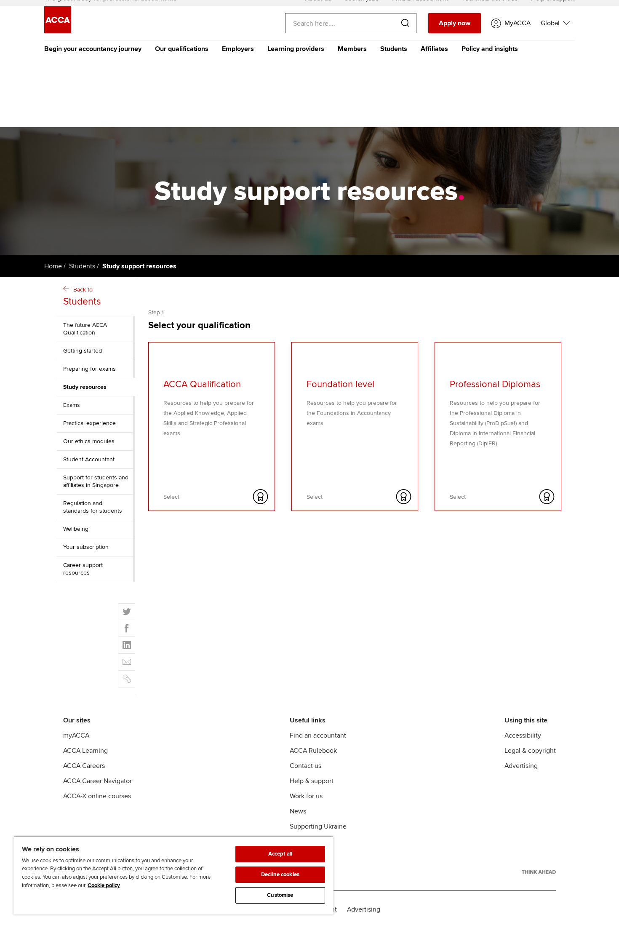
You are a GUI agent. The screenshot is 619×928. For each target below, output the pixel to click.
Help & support (312, 781)
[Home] (57, 31)
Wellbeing (75, 528)
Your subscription (86, 547)
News (298, 811)
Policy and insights (490, 49)
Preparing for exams (89, 368)
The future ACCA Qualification (85, 328)
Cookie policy (104, 885)
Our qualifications (181, 49)
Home (53, 266)
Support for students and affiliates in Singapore (95, 481)
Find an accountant (318, 735)
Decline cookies (280, 874)
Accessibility (522, 735)
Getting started (82, 350)
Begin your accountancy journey (92, 49)
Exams (71, 405)
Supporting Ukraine (318, 826)
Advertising (521, 766)
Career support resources (83, 569)
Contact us (305, 766)
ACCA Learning (85, 750)
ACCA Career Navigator (97, 781)
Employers (238, 49)
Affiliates (434, 49)
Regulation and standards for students (92, 507)
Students (393, 49)
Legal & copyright (530, 750)
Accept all (280, 853)
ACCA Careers (84, 766)
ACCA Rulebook (313, 750)
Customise (280, 895)
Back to (82, 297)
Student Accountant (89, 459)
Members (352, 49)
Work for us (306, 796)
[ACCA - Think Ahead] (539, 872)
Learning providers (295, 49)
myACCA (76, 735)
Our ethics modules (89, 441)
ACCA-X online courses (97, 796)
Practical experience (89, 423)
